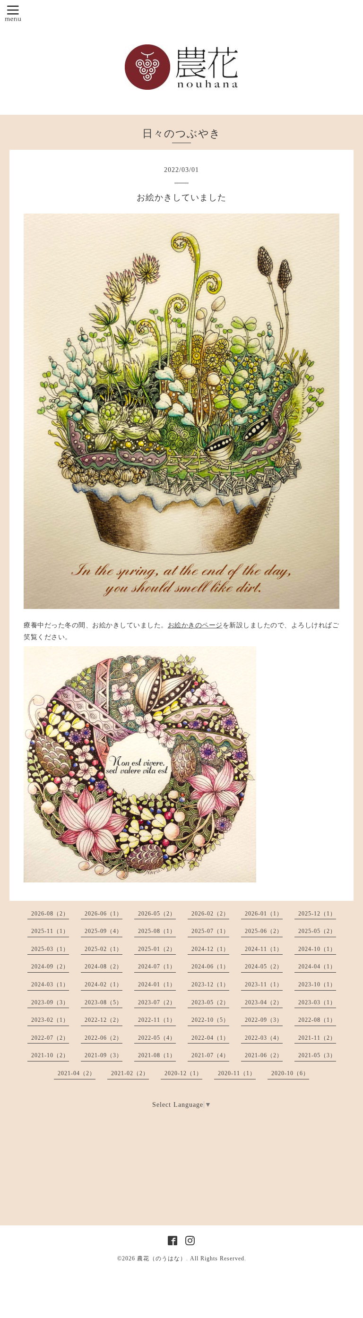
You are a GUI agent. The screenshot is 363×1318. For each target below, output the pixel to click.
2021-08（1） (157, 1055)
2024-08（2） (103, 966)
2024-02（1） (103, 984)
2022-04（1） (210, 1038)
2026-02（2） (210, 913)
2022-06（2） (103, 1038)
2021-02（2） (130, 1073)
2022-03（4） (264, 1038)
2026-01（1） (264, 913)
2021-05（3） (317, 1055)
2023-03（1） (317, 1002)
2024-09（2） (50, 966)
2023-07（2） (157, 1002)
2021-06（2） (264, 1055)
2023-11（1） (264, 984)
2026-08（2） (50, 913)
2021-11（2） (317, 1038)
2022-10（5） (210, 1020)
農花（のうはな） (161, 1258)
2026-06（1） (103, 913)
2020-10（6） (290, 1073)
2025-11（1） (50, 931)
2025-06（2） (264, 931)
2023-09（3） (50, 1002)
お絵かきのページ (195, 625)
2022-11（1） (157, 1020)
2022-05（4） (157, 1038)
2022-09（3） (264, 1020)
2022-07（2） (50, 1038)
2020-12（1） (183, 1073)
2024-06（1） (210, 966)
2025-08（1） (157, 931)
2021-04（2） (76, 1073)
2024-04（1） (317, 966)
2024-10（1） (317, 949)
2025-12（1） (317, 913)
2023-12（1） (210, 984)
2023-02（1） (50, 1020)
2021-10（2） (50, 1055)
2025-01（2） (157, 949)
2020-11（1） (237, 1073)
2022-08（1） (317, 1020)
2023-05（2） (210, 1002)
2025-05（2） (317, 931)
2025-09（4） (103, 931)
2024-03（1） (50, 984)
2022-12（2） (103, 1020)
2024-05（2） (264, 966)
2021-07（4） (210, 1055)
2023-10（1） (317, 984)
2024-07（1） (157, 966)
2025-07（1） (210, 931)
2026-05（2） (157, 913)
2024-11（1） (264, 949)
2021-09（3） (103, 1055)
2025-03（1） (50, 949)
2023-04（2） (264, 1002)
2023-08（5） (103, 1002)
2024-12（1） (210, 949)
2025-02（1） (103, 949)
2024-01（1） (157, 984)
